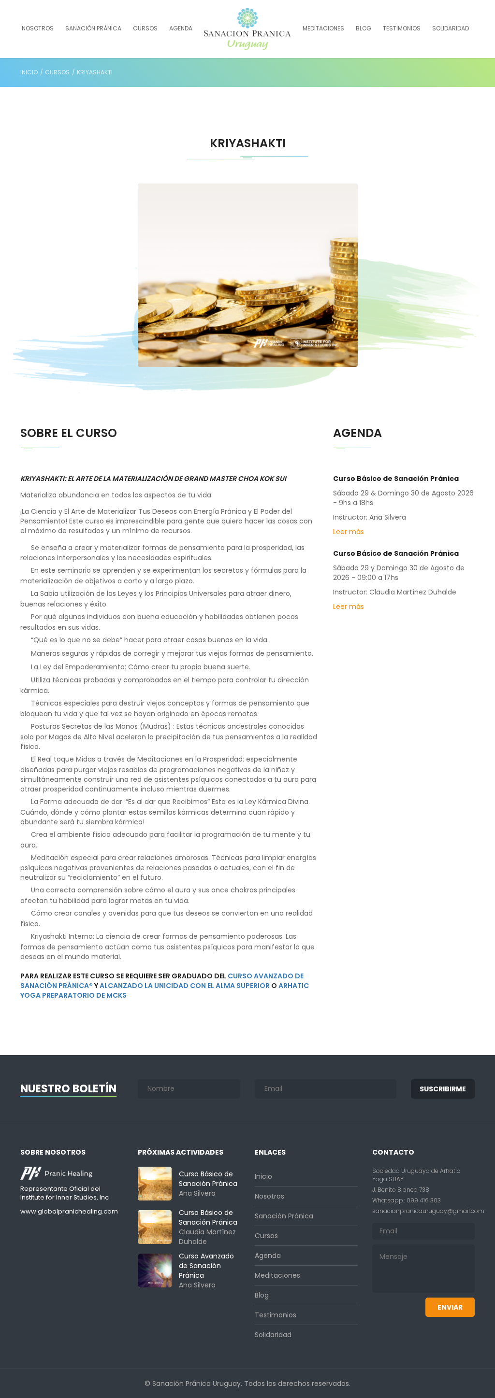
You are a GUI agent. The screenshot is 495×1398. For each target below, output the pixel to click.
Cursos (145, 28)
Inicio (29, 72)
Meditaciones (323, 28)
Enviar (450, 1307)
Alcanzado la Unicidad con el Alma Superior (185, 985)
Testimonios (402, 28)
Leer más (348, 532)
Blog (363, 28)
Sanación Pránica (93, 28)
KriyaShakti (95, 72)
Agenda (180, 28)
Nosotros (38, 28)
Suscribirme (443, 1089)
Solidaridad (450, 28)
